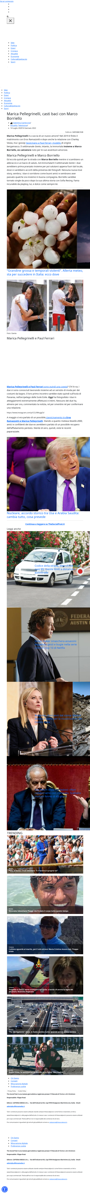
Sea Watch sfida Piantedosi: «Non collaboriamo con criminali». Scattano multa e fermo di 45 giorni (58, 793)
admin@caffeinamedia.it (16, 1106)
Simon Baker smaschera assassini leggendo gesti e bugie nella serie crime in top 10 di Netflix (56, 644)
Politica (14, 45)
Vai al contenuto (7, 1)
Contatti (14, 1081)
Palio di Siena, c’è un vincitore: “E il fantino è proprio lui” (33, 871)
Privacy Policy (12, 1091)
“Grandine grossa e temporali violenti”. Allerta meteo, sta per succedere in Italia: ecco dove (45, 272)
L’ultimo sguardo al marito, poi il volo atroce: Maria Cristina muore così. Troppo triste (43, 950)
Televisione (22, 125)
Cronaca (14, 51)
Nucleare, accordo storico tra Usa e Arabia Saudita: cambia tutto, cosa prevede (43, 515)
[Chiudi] (10, 21)
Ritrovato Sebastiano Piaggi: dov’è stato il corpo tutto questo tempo (38, 911)
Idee (12, 42)
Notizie (11, 868)
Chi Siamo (15, 1078)
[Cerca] (7, 16)
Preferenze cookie (18, 1086)
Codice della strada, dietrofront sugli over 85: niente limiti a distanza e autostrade (57, 569)
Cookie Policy (22, 1091)
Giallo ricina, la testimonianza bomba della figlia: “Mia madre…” (37, 1072)
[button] (4, 1189)
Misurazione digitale (19, 1084)
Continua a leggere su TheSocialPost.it (45, 524)
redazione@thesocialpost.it (58, 1122)
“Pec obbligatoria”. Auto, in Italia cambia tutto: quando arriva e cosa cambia (42, 1032)
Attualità (14, 53)
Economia (15, 56)
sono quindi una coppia (37, 386)
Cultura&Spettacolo (19, 59)
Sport (13, 62)
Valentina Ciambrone (21, 123)
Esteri (13, 48)
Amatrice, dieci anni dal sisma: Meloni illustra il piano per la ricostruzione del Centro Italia (58, 718)
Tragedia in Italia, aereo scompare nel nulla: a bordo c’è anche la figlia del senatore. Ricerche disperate (41, 991)
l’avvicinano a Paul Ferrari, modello (43, 142)
